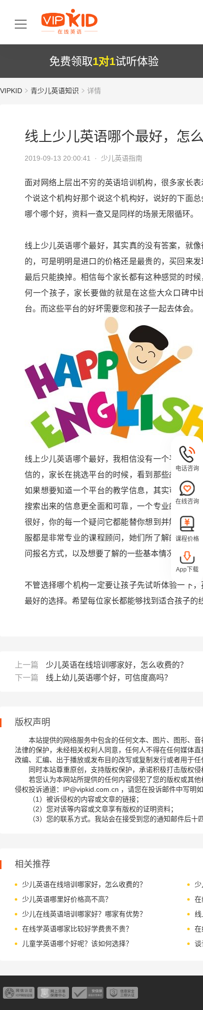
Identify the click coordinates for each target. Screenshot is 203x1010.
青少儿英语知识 (55, 91)
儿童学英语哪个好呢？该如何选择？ (77, 943)
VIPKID (11, 91)
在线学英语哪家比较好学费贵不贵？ (77, 929)
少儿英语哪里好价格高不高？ (67, 899)
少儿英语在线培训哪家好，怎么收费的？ (117, 665)
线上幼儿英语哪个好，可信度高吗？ (109, 677)
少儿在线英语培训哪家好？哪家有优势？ (84, 914)
